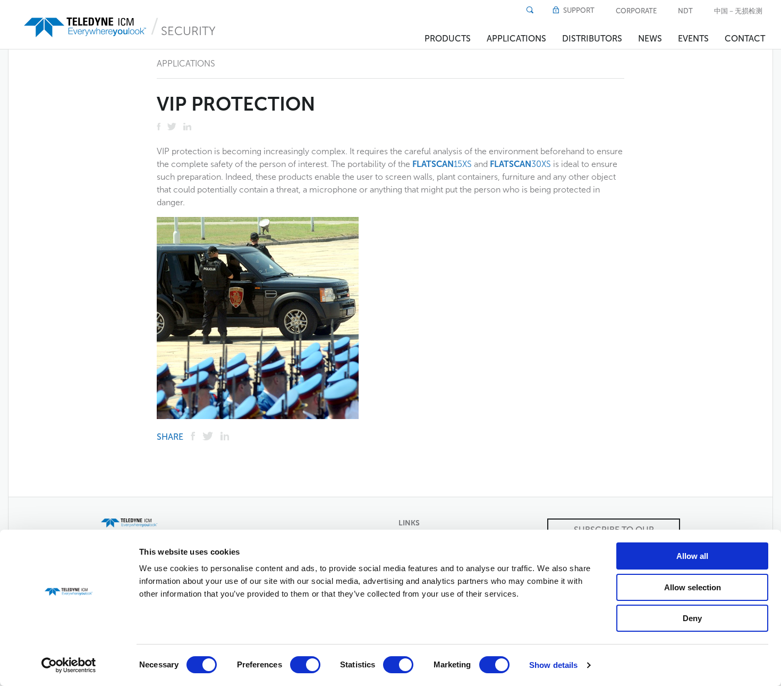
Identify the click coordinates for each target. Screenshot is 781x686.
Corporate (636, 11)
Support (578, 10)
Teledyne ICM (86, 27)
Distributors (592, 39)
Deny (692, 618)
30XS (521, 164)
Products (448, 39)
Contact (745, 39)
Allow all (692, 555)
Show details (553, 665)
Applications (516, 39)
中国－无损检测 (738, 11)
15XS (443, 164)
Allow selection (692, 587)
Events (693, 39)
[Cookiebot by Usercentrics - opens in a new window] (68, 665)
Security (188, 31)
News (650, 39)
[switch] (305, 664)
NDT (685, 11)
